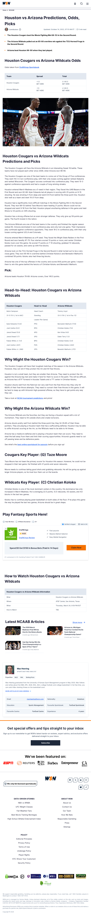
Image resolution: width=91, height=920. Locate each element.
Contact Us (67, 807)
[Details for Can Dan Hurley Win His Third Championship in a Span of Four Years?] (13, 646)
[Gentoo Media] (49, 876)
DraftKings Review (27, 538)
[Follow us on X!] (75, 780)
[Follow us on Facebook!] (70, 780)
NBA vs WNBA (24, 803)
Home (4, 10)
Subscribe (45, 743)
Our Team (67, 811)
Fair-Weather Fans (24, 811)
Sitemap (66, 827)
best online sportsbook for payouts (32, 444)
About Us (67, 803)
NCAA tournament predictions (30, 398)
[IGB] (33, 876)
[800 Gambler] (66, 876)
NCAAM (11, 10)
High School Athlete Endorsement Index (24, 819)
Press (67, 823)
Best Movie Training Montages (24, 815)
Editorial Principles (24, 839)
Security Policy (24, 863)
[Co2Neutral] (45, 883)
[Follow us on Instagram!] (86, 780)
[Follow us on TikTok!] (86, 787)
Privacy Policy (24, 843)
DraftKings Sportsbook (29, 67)
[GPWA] (81, 876)
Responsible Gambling (67, 819)
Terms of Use (24, 847)
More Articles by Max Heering (17, 691)
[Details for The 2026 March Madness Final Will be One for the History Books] (13, 632)
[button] (87, 3)
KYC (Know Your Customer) (24, 859)
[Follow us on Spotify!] (81, 787)
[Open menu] (87, 3)
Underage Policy (24, 851)
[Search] (81, 3)
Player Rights (24, 855)
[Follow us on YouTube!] (81, 780)
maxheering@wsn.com (35, 699)
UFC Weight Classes (24, 807)
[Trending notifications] (75, 3)
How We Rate (67, 815)
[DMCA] (11, 876)
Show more (77, 622)
